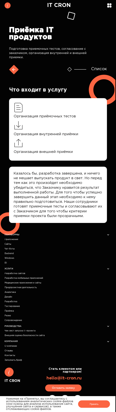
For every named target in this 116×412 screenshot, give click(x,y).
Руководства (13, 326)
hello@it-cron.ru (64, 378)
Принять (94, 404)
